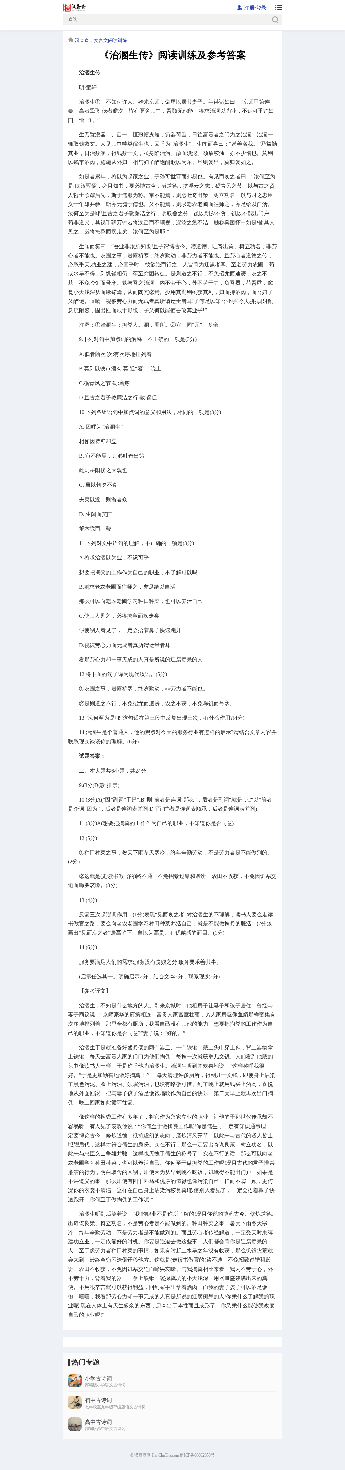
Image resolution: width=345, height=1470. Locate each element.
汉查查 (82, 40)
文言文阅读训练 (110, 40)
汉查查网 (142, 1455)
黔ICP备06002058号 (197, 1455)
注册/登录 (255, 8)
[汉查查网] (276, 8)
